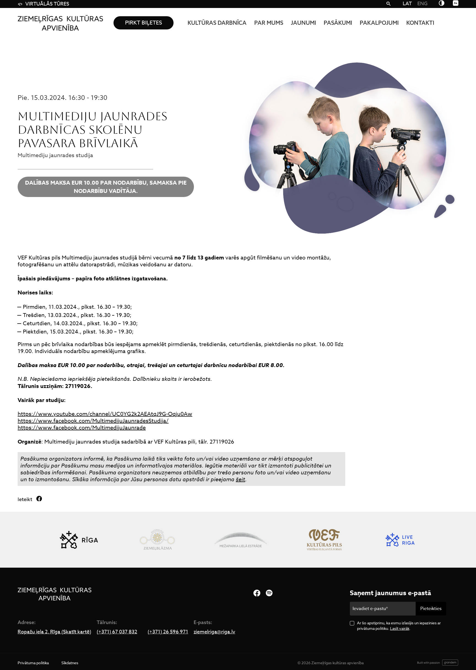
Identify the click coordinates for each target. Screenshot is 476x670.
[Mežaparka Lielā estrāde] (241, 539)
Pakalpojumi (379, 22)
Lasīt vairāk (399, 628)
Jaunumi (303, 22)
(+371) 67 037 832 (117, 632)
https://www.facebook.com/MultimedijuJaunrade (82, 428)
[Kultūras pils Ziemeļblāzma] (157, 539)
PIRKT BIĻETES (143, 23)
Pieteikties (431, 608)
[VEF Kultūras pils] (324, 539)
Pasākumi (338, 22)
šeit (240, 479)
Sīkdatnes (69, 662)
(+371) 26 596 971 (168, 632)
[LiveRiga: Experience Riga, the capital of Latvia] (400, 539)
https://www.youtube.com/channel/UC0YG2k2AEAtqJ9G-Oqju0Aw (105, 414)
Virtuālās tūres (47, 4)
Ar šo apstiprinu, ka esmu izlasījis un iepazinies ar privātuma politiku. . (399, 625)
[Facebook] (257, 593)
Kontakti (420, 22)
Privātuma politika (33, 662)
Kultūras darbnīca (217, 22)
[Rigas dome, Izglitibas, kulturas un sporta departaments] (79, 539)
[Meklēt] (388, 4)
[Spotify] (269, 593)
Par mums (268, 22)
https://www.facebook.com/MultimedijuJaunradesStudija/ (93, 421)
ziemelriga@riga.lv (214, 632)
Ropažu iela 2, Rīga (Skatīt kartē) (54, 632)
